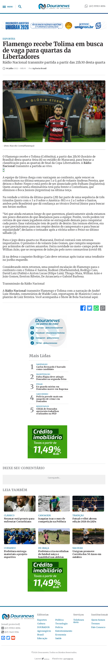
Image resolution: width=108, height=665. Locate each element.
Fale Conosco (98, 627)
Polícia (59, 627)
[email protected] (10, 624)
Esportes (42, 620)
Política (59, 620)
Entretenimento (63, 631)
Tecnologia (61, 623)
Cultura (41, 623)
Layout (38, 658)
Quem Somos (98, 620)
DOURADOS (43, 627)
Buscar (19, 6)
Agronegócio (44, 631)
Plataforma (57, 658)
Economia (60, 634)
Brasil (40, 634)
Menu (10, 7)
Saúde (58, 638)
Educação (42, 638)
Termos (95, 623)
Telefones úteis (78, 621)
